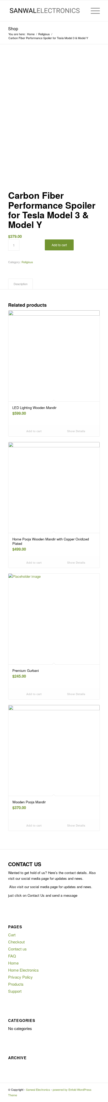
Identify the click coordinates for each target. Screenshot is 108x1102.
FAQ (12, 956)
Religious (27, 262)
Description (21, 284)
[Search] (80, 10)
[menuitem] (80, 10)
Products (16, 984)
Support (14, 991)
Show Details (75, 431)
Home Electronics (23, 970)
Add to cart (59, 245)
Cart (11, 934)
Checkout (16, 941)
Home (13, 963)
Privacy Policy (20, 977)
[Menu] (92, 10)
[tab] (20, 284)
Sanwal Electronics (38, 1089)
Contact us (17, 949)
